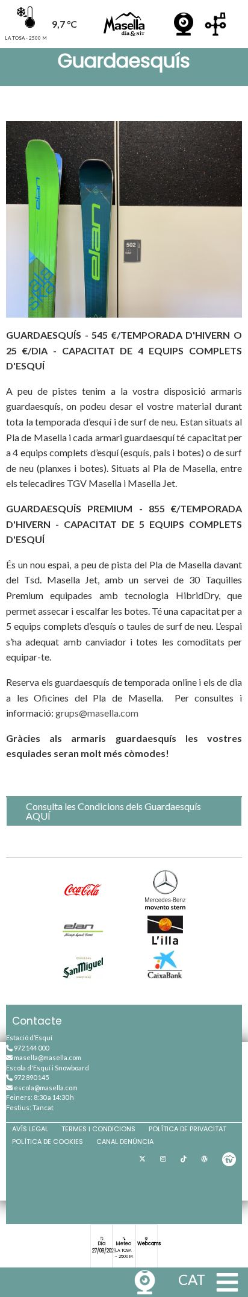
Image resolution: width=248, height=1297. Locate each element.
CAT (191, 1279)
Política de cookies (47, 1141)
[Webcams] (184, 24)
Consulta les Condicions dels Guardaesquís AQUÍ (113, 810)
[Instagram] (163, 1159)
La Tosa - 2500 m (123, 1253)
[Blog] (204, 1159)
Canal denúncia (124, 1141)
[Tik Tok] (184, 1159)
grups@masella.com (96, 712)
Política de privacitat (187, 1129)
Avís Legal (30, 1129)
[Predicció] (215, 24)
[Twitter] (142, 1159)
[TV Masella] (229, 1159)
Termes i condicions (98, 1129)
